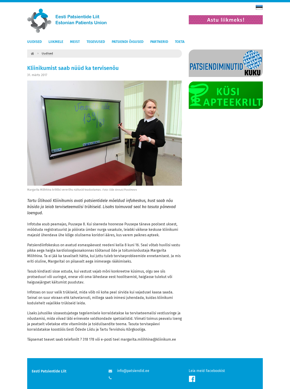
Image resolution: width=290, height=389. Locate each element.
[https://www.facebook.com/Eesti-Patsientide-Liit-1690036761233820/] (192, 379)
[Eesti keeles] (259, 7)
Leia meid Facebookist (207, 370)
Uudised (34, 41)
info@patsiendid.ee (133, 370)
